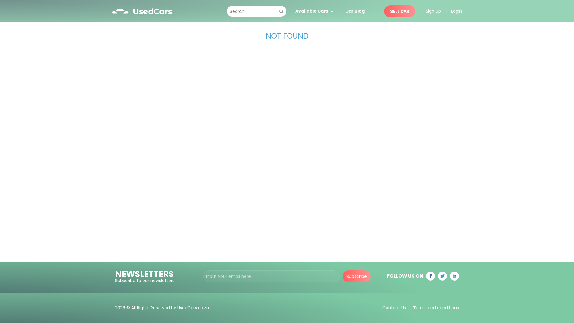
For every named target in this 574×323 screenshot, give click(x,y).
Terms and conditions (436, 308)
